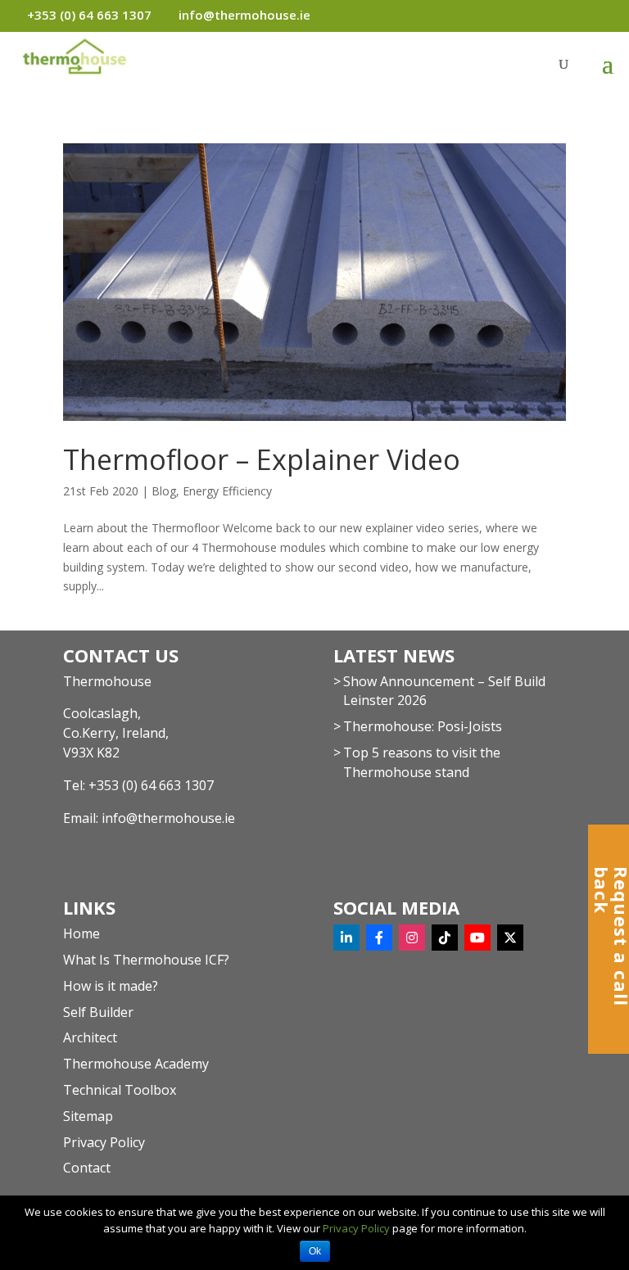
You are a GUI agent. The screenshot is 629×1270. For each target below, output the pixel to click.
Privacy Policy (104, 1142)
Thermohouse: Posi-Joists (422, 726)
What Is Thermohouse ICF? (146, 960)
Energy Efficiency (227, 491)
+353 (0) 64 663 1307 (151, 785)
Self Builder (98, 1012)
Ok (315, 1251)
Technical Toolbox (119, 1090)
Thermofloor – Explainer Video (261, 459)
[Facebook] (379, 937)
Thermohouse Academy (136, 1064)
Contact (87, 1168)
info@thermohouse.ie (168, 818)
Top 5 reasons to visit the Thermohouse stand (421, 762)
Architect (90, 1037)
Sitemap (88, 1116)
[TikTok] (445, 937)
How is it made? (110, 986)
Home (81, 933)
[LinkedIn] (346, 937)
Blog (164, 491)
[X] (510, 937)
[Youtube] (477, 937)
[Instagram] (412, 937)
